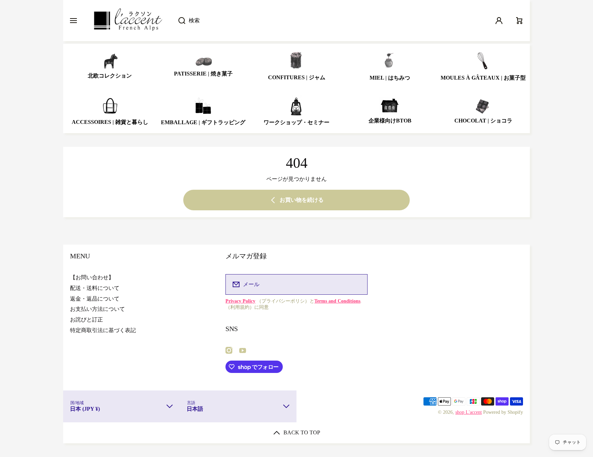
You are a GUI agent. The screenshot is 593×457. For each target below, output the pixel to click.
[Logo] (127, 20)
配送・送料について (94, 288)
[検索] (178, 20)
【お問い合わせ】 (92, 277)
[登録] (358, 284)
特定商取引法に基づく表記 (103, 330)
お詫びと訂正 (86, 320)
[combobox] (330, 20)
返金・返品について (94, 299)
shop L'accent (468, 412)
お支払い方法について (97, 309)
